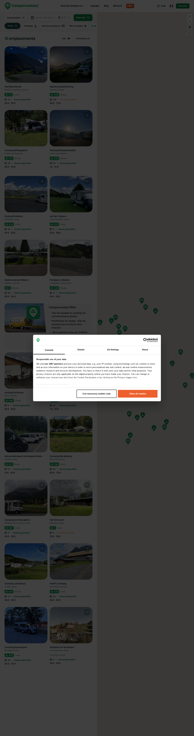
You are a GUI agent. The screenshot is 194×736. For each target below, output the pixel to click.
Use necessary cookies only (96, 393)
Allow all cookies (137, 393)
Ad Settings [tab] (113, 349)
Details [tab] (81, 349)
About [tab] (145, 349)
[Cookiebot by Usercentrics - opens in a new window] (145, 340)
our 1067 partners (53, 364)
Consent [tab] (49, 350)
